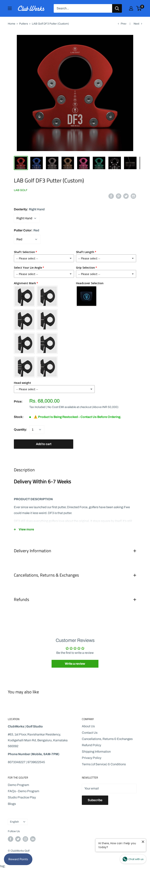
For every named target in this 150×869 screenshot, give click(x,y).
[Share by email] (133, 196)
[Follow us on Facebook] (10, 839)
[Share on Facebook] (111, 196)
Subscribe (95, 800)
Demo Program (18, 785)
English (14, 821)
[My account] (131, 8)
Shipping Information (96, 751)
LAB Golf (21, 190)
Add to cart (43, 444)
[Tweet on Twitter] (126, 196)
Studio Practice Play (22, 797)
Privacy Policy (91, 757)
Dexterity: (29, 209)
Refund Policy (91, 745)
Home (11, 23)
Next (136, 23)
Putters (23, 23)
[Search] (117, 8)
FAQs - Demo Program (23, 791)
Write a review (75, 663)
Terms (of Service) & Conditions (104, 764)
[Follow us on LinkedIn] (33, 839)
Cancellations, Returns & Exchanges (107, 739)
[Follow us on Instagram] (25, 839)
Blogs (12, 803)
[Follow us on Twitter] (18, 839)
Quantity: (20, 429)
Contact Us (89, 732)
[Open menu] (10, 8)
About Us (88, 726)
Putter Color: (26, 230)
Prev (123, 23)
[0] (139, 8)
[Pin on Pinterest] (118, 196)
